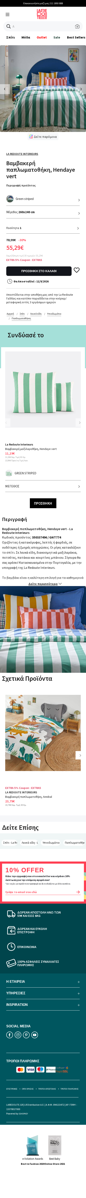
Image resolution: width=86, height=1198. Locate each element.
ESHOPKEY (23, 1113)
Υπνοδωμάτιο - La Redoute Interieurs (51, 842)
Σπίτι (10, 37)
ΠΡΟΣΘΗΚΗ (43, 503)
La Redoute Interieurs (22, 154)
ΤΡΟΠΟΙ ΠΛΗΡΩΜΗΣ (69, 1089)
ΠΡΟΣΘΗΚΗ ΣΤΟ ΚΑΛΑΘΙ (39, 271)
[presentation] (5, 89)
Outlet (42, 37)
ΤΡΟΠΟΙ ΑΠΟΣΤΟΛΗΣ (47, 1089)
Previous (8, 425)
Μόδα (26, 37)
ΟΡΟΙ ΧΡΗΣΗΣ (28, 1089)
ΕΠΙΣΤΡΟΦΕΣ (11, 1089)
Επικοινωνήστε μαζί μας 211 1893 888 (43, 3)
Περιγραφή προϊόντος (21, 185)
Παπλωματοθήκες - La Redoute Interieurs (75, 842)
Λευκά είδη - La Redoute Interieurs (30, 842)
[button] (8, 26)
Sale (56, 37)
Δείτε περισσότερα (43, 584)
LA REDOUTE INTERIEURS (21, 792)
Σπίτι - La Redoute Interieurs (10, 842)
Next (80, 422)
